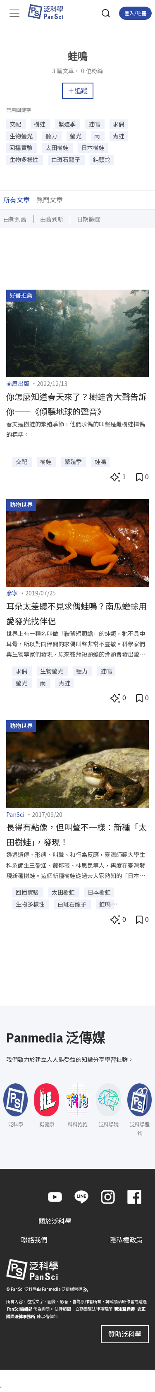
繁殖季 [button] (67, 124)
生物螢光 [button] (22, 136)
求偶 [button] (118, 124)
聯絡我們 (34, 1239)
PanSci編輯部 (19, 1308)
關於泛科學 (55, 1221)
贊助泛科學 (124, 1333)
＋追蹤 (78, 90)
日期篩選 (88, 219)
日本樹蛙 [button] (93, 147)
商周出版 (17, 383)
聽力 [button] (51, 136)
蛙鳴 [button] (94, 124)
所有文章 (16, 200)
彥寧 (12, 593)
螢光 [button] (76, 136)
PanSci (15, 814)
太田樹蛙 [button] (57, 147)
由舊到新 (51, 219)
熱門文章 (49, 200)
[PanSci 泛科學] (49, 11)
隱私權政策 (126, 1239)
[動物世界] (77, 542)
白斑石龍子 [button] (66, 159)
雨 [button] (97, 136)
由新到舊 (14, 219)
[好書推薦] (77, 332)
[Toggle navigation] (14, 13)
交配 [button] (16, 124)
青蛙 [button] (118, 136)
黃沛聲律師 (124, 1308)
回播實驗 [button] (22, 147)
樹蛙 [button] (40, 124)
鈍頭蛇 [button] (101, 159)
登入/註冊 (135, 13)
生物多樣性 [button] (25, 159)
